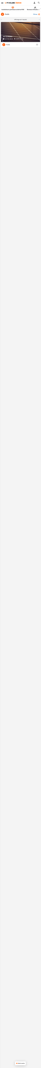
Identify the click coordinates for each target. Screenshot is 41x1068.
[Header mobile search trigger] (39, 3)
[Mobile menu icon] (2, 3)
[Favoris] (37, 44)
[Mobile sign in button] (34, 3)
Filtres (35, 14)
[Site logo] (13, 3)
